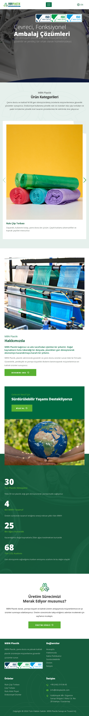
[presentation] (81, 50)
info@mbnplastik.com (60, 690)
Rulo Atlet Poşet (12, 691)
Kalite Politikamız (53, 656)
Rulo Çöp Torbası (15, 223)
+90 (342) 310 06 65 (58, 684)
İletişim (49, 666)
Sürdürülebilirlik (53, 659)
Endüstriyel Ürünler (13, 694)
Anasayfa (50, 649)
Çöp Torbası (10, 688)
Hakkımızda (51, 652)
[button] (84, 180)
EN (81, 4)
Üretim (49, 662)
